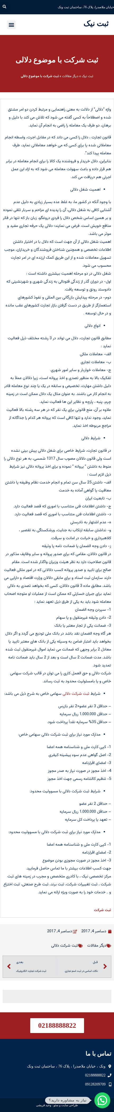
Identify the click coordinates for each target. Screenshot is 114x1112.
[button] (4, 7)
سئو (56, 1105)
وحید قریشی (43, 1105)
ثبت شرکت (102, 910)
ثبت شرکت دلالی (76, 694)
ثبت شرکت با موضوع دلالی (57, 60)
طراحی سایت (69, 1105)
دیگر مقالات (70, 76)
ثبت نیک (96, 23)
